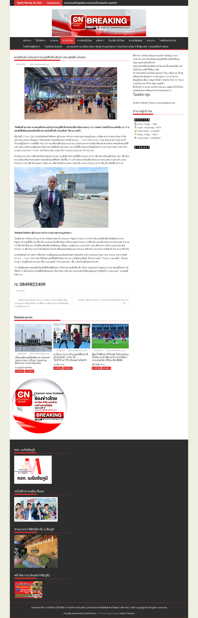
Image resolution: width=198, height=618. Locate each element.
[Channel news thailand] (99, 35)
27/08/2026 (60, 350)
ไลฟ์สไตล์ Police (167, 40)
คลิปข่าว (100, 40)
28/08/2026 (21, 353)
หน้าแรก (27, 40)
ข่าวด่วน (54, 40)
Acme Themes (127, 613)
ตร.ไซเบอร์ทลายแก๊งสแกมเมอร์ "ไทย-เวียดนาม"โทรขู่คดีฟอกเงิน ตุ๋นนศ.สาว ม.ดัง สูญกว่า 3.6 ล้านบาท (109, 2)
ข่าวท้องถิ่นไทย (84, 40)
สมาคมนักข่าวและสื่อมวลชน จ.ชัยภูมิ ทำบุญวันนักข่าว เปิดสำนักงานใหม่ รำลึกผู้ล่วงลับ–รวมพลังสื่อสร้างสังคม (117, 46)
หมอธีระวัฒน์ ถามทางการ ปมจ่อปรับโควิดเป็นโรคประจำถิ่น (103, 301)
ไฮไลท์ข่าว (41, 40)
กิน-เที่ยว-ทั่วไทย (116, 40)
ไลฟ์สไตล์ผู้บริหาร (31, 46)
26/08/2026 (98, 350)
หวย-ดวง (151, 40)
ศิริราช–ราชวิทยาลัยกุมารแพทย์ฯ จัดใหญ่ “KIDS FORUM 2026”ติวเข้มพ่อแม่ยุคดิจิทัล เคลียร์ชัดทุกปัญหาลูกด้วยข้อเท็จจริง (156, 59)
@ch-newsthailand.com (39, 64)
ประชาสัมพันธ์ (135, 40)
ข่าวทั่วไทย (68, 40)
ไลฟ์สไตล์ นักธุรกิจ (53, 46)
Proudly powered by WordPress (79, 613)
